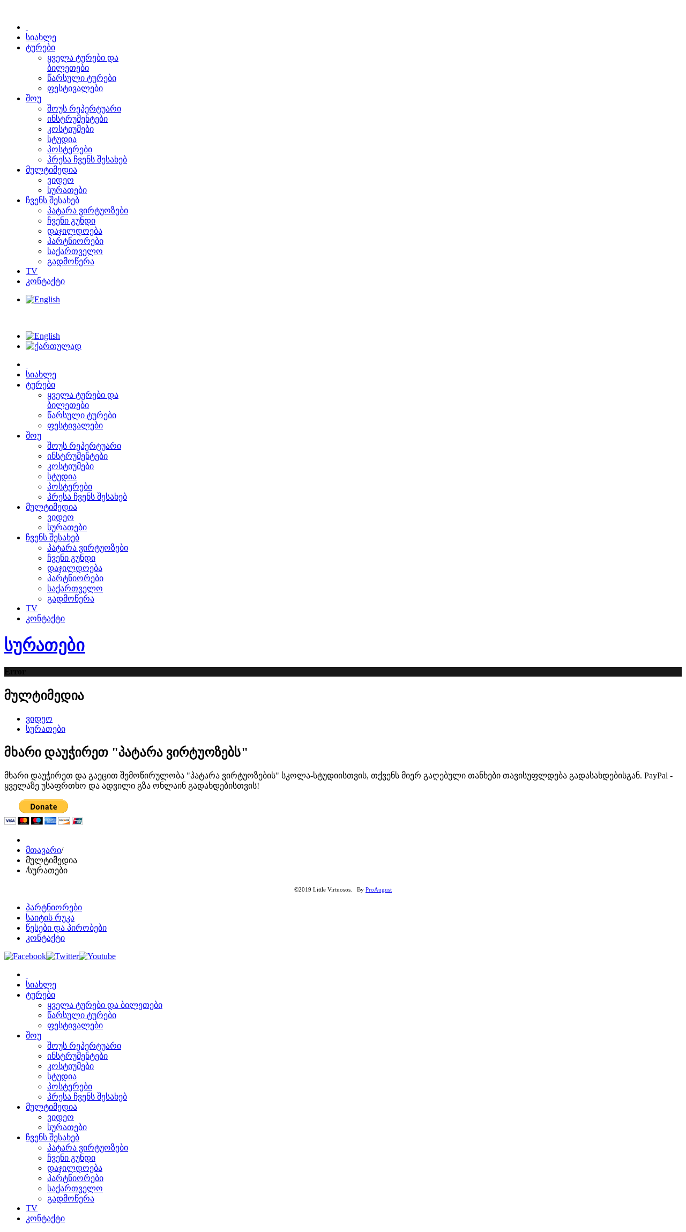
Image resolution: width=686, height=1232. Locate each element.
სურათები (44, 645)
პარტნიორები (54, 907)
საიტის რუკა (50, 917)
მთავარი (43, 850)
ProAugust (379, 890)
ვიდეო (39, 718)
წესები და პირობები (66, 927)
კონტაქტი (45, 937)
